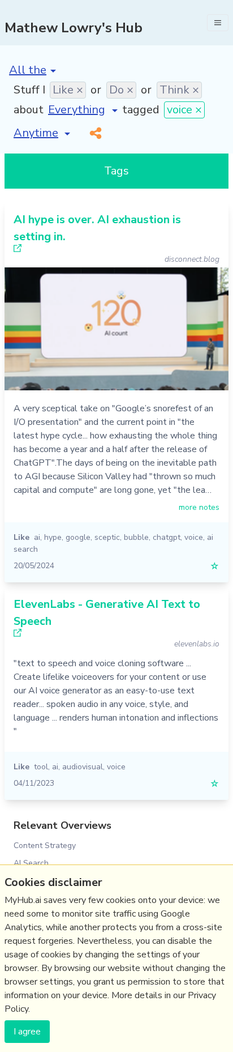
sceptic (107, 537)
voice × (184, 109)
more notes (199, 507)
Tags (116, 170)
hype (53, 537)
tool (41, 766)
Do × (121, 89)
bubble (136, 537)
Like (21, 537)
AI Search (31, 863)
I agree (27, 1031)
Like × (68, 89)
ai (37, 537)
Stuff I (29, 89)
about (29, 109)
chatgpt (166, 537)
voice (193, 537)
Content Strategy (45, 845)
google (78, 537)
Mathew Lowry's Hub (74, 28)
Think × (179, 89)
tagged (140, 109)
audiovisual (82, 766)
